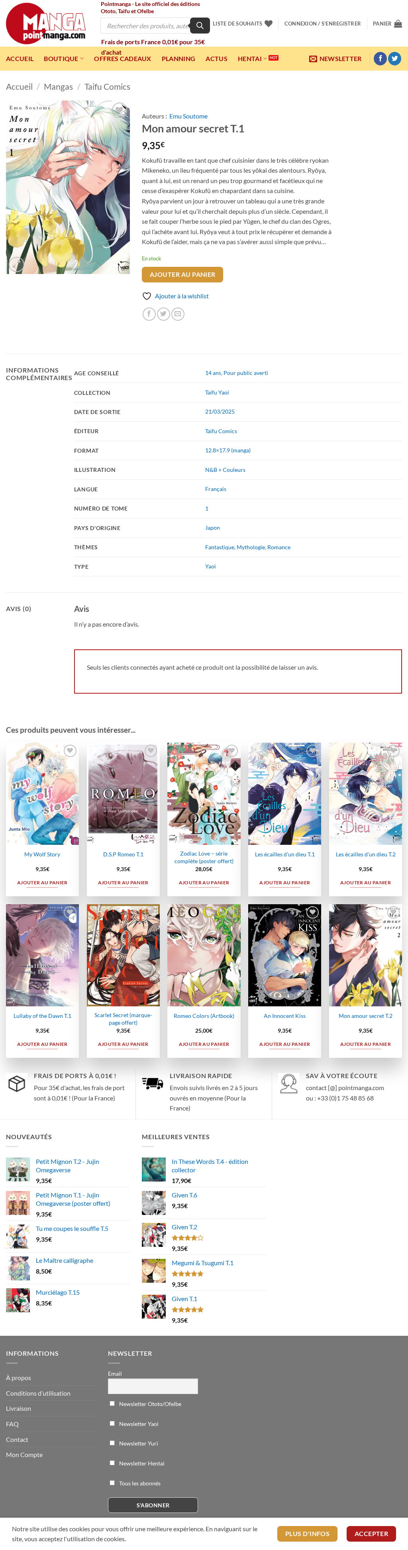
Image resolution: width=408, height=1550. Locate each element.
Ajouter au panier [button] (42, 882)
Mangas (58, 86)
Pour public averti (246, 372)
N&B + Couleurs (225, 469)
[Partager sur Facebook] (149, 314)
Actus (217, 58)
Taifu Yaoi (217, 392)
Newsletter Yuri (138, 1443)
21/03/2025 (220, 411)
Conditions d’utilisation (38, 1393)
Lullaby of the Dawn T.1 (42, 1015)
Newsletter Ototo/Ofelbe (149, 1403)
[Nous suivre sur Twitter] (394, 58)
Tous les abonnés (139, 1483)
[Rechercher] (200, 26)
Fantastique (219, 547)
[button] (322, 23)
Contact (17, 1439)
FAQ (12, 1424)
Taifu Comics (107, 86)
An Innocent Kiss (285, 1015)
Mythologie (251, 547)
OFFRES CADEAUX (122, 58)
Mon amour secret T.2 (365, 1015)
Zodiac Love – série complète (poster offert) (204, 857)
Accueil (19, 58)
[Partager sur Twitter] (163, 314)
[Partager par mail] (177, 314)
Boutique (61, 58)
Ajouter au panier (183, 274)
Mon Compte (24, 1454)
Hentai (250, 58)
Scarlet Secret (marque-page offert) (123, 1019)
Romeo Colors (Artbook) (204, 1015)
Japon (212, 527)
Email (115, 1373)
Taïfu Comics (221, 431)
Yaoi (210, 566)
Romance (278, 547)
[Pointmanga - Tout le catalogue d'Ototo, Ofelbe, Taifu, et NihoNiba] (46, 23)
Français (215, 488)
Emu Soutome (188, 116)
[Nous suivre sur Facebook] (380, 58)
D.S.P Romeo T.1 (123, 854)
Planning (179, 58)
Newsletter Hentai (141, 1463)
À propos (18, 1377)
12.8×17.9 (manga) (228, 450)
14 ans (213, 372)
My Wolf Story (42, 854)
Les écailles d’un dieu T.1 (285, 854)
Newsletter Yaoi (138, 1423)
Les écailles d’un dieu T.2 (366, 854)
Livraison (18, 1408)
